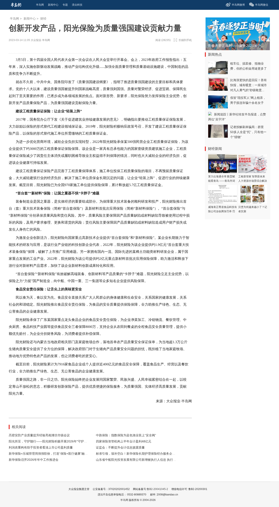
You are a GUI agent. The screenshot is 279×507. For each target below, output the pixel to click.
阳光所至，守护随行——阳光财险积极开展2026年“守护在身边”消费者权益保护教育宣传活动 (71, 441)
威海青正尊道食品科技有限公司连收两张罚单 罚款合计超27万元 (222, 211)
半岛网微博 (238, 4)
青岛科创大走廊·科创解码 (227, 46)
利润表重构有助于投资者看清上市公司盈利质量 (41, 447)
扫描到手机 (185, 40)
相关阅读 (19, 427)
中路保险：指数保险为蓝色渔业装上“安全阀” (126, 435)
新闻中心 (30, 18)
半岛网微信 (261, 4)
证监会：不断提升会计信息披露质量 (120, 447)
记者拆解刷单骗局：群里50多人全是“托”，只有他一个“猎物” (248, 132)
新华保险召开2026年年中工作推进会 (33, 459)
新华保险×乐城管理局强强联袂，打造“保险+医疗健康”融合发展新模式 (56, 453)
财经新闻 (215, 149)
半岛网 (14, 18)
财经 (43, 18)
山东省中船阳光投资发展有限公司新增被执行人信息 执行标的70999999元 (146, 459)
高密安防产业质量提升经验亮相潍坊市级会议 (39, 435)
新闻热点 (215, 54)
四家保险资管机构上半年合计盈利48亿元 (123, 441)
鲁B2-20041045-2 (157, 489)
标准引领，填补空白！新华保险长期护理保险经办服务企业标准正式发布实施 (148, 453)
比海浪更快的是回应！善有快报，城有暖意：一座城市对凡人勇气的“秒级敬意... (248, 85)
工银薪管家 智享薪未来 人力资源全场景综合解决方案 (252, 181)
